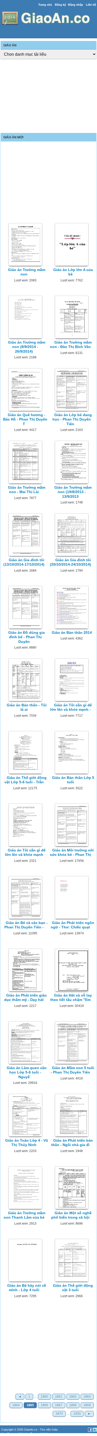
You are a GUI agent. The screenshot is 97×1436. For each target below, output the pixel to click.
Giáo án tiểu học (28, 1433)
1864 (16, 1405)
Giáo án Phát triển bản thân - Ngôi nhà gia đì (72, 1142)
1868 (73, 1405)
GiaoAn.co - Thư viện (38, 1429)
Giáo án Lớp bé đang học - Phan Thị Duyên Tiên (72, 419)
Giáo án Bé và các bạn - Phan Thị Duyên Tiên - (26, 925)
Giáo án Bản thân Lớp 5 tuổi (73, 780)
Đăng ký (60, 4)
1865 (30, 1405)
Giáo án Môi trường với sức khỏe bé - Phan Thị (72, 852)
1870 (59, 1414)
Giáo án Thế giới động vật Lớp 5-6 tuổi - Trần (25, 780)
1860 (44, 1396)
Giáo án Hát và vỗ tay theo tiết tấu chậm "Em (71, 997)
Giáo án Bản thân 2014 (72, 632)
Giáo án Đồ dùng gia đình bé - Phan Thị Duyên (26, 637)
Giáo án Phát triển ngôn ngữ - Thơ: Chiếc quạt (72, 925)
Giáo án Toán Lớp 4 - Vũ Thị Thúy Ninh (26, 1142)
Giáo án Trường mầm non (26, 272)
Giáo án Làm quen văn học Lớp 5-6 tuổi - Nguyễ (27, 1072)
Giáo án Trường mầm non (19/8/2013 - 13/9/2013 (73, 492)
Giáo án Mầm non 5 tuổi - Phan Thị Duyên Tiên (72, 1070)
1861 (58, 1396)
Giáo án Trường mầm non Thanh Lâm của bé (24, 1215)
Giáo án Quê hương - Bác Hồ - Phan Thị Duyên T (25, 419)
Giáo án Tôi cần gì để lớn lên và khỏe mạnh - (71, 707)
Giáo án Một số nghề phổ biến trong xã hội (71, 1215)
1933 (77, 1414)
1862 (73, 1396)
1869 (87, 1405)
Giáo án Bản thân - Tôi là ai (27, 707)
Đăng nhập (75, 4)
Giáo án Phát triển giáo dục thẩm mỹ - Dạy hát (25, 997)
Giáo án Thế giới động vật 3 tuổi (73, 1287)
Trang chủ (45, 4)
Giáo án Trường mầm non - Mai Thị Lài (26, 489)
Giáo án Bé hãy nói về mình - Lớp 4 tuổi (26, 1287)
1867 (58, 1405)
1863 (87, 1396)
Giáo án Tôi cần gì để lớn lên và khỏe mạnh (25, 852)
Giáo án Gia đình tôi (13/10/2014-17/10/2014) (23, 562)
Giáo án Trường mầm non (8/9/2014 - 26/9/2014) (26, 346)
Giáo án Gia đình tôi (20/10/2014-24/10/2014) (70, 562)
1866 (44, 1405)
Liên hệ (91, 4)
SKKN (44, 1433)
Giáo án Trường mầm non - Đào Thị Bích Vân (71, 344)
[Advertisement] (48, 96)
